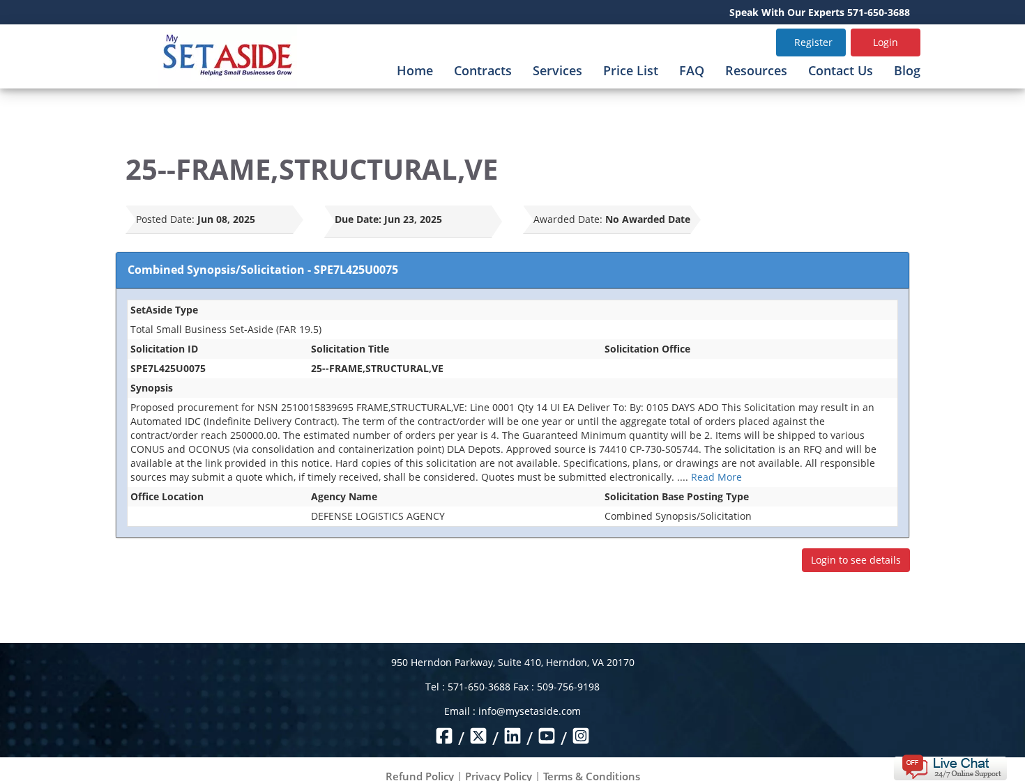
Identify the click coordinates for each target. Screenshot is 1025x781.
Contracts (483, 70)
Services (557, 70)
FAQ (691, 70)
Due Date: (358, 219)
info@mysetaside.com (529, 711)
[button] (950, 766)
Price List (630, 70)
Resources (756, 70)
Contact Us (840, 70)
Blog (907, 70)
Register (813, 42)
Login (885, 42)
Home (415, 70)
